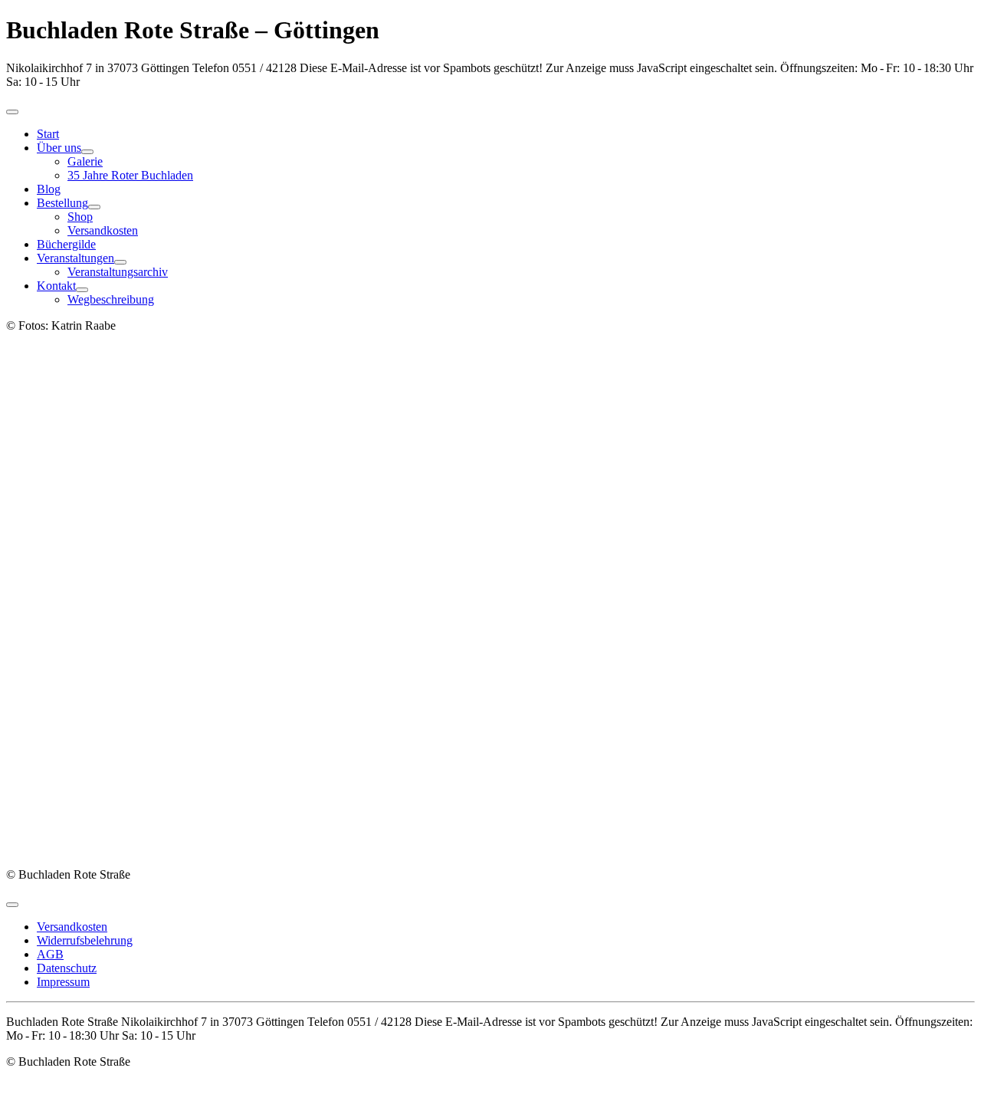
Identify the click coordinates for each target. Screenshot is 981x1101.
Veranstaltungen (75, 258)
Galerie (85, 161)
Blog (49, 189)
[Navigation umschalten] (12, 112)
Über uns (59, 147)
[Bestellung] (94, 207)
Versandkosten (102, 230)
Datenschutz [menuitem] (67, 967)
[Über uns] (87, 152)
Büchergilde (66, 244)
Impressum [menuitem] (63, 981)
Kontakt (56, 285)
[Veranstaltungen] (120, 262)
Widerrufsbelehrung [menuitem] (85, 940)
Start (48, 133)
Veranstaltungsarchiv (117, 271)
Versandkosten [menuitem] (72, 926)
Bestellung (62, 202)
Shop (80, 216)
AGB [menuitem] (50, 954)
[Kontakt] (82, 290)
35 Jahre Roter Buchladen (130, 175)
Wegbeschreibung (110, 299)
